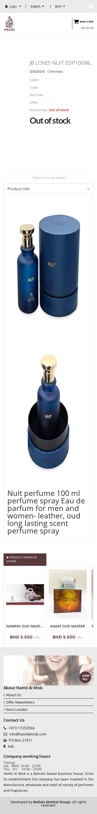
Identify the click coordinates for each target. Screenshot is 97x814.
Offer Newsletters (20, 702)
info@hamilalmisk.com (27, 734)
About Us (13, 694)
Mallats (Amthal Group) (51, 802)
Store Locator (17, 709)
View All (85, 677)
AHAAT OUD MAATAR (67, 626)
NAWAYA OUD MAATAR (25, 626)
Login (13, 6)
